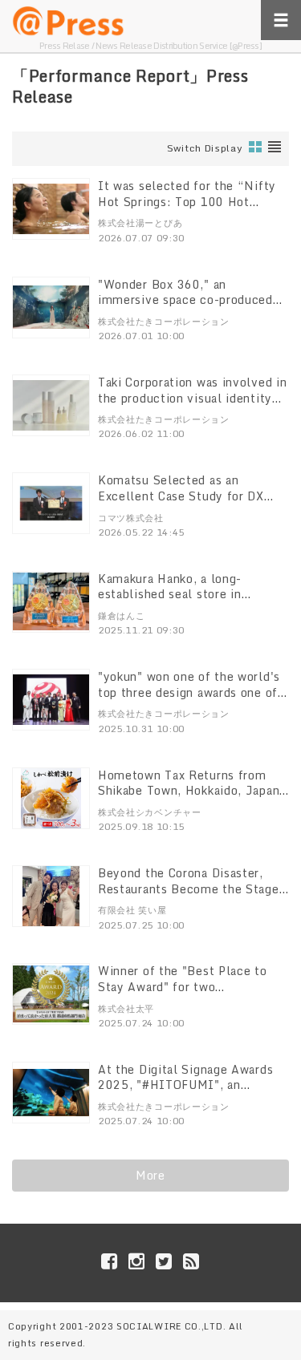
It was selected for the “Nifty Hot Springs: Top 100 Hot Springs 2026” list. (187, 201)
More (150, 1175)
